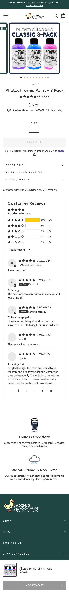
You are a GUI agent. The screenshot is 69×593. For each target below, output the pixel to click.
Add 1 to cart (34, 585)
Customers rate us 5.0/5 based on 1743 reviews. (30, 189)
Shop (7, 521)
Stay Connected (16, 554)
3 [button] (34, 391)
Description (16, 165)
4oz (34, 129)
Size (34, 123)
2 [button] (26, 391)
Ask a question (18, 179)
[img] (27, 260)
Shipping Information (24, 172)
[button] (28, 96)
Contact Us (12, 543)
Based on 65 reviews (19, 213)
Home (34, 83)
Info (6, 532)
